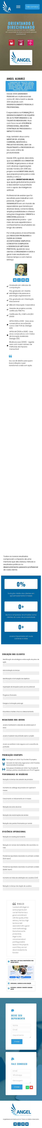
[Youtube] (27, 280)
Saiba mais (21, 421)
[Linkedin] (15, 280)
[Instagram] (19, 280)
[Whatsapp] (27, 1087)
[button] (21, 973)
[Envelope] (31, 1087)
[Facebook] (23, 280)
